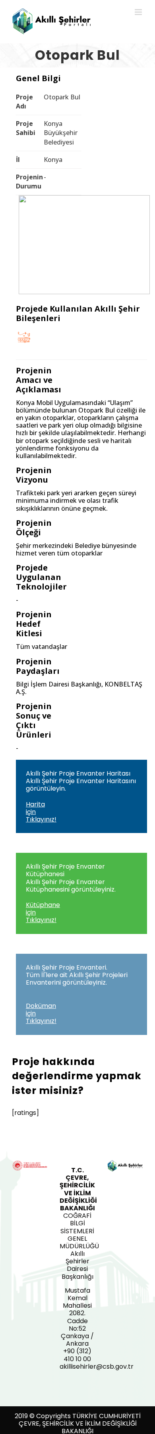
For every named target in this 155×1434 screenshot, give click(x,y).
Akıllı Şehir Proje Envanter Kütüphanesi (71, 893)
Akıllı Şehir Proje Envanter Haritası (81, 796)
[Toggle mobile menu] (139, 12)
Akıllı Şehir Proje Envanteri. (77, 994)
